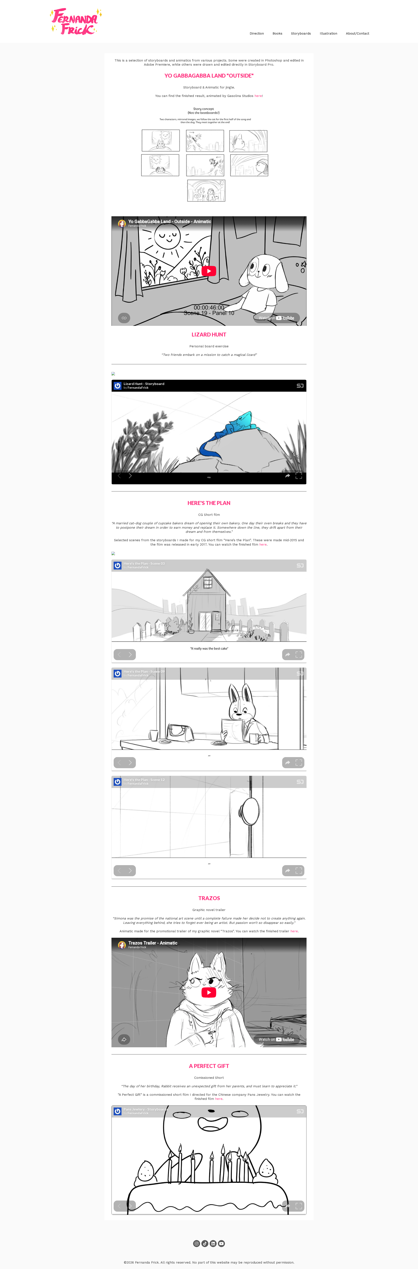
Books (277, 33)
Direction (257, 33)
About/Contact (357, 33)
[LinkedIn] (213, 1243)
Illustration (328, 33)
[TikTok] (204, 1243)
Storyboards (301, 33)
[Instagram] (196, 1243)
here (258, 96)
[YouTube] (221, 1243)
